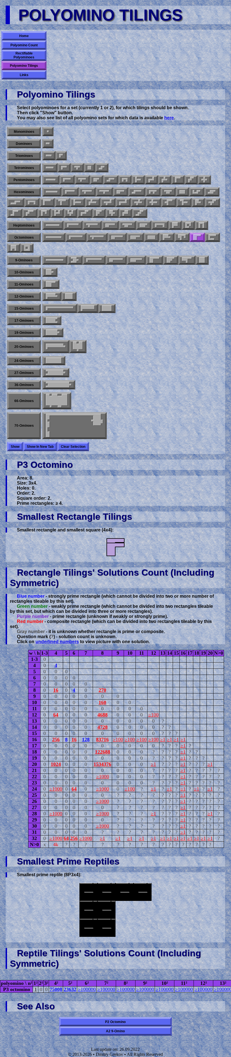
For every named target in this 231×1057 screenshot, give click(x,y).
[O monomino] (48, 131)
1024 (56, 764)
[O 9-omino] (202, 260)
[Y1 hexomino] (87, 192)
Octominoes (24, 237)
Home (24, 36)
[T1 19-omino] (52, 332)
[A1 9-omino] (75, 260)
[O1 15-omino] (106, 308)
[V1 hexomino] (47, 202)
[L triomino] (61, 155)
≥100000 (87, 989)
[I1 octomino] (53, 237)
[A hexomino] (99, 213)
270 (102, 690)
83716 (102, 739)
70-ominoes (24, 426)
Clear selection (73, 447)
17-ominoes (24, 321)
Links (24, 75)
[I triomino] (48, 155)
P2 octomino (115, 1022)
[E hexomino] (70, 213)
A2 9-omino (115, 1031)
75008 (56, 989)
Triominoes (24, 156)
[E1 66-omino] (56, 400)
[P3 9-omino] (116, 260)
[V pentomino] (178, 179)
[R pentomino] (164, 179)
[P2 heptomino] (127, 225)
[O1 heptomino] (188, 225)
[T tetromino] (77, 167)
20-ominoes (24, 347)
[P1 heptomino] (110, 225)
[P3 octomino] (197, 237)
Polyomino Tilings (24, 66)
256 (56, 739)
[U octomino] (13, 248)
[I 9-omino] (54, 260)
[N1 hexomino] (136, 192)
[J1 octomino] (212, 237)
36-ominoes (24, 385)
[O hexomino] (182, 192)
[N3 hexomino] (211, 192)
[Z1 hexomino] (123, 202)
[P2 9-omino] (154, 260)
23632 (70, 989)
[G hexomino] (196, 192)
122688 (102, 752)
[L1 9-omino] (94, 260)
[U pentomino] (125, 179)
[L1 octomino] (75, 237)
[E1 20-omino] (77, 346)
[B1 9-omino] (187, 260)
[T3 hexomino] (184, 202)
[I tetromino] (49, 167)
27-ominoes (24, 373)
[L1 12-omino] (51, 296)
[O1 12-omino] (69, 296)
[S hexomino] (139, 213)
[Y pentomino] (82, 179)
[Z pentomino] (151, 179)
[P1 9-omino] (136, 260)
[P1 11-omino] (50, 284)
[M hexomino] (84, 213)
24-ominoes (24, 361)
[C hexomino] (31, 202)
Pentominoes (24, 180)
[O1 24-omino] (53, 360)
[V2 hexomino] (168, 202)
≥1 (162, 739)
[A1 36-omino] (58, 384)
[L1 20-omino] (55, 346)
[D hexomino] (168, 192)
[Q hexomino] (125, 213)
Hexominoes (24, 192)
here (169, 117)
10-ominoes (24, 272)
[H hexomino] (57, 213)
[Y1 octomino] (97, 237)
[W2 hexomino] (212, 202)
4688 (102, 715)
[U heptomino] (201, 225)
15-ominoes (24, 309)
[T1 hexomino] (77, 202)
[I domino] (48, 143)
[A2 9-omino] (170, 260)
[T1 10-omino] (49, 272)
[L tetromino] (64, 167)
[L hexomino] (70, 192)
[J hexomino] (44, 213)
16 (55, 690)
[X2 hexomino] (153, 202)
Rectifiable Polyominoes (24, 55)
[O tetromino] (89, 167)
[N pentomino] (110, 179)
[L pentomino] (67, 179)
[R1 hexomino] (92, 202)
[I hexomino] (51, 192)
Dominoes (24, 144)
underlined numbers (57, 641)
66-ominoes (24, 401)
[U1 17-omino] (51, 320)
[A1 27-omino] (55, 372)
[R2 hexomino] (107, 202)
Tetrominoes (24, 168)
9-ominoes (24, 260)
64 (55, 715)
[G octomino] (182, 237)
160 (102, 702)
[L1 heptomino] (73, 225)
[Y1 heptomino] (92, 225)
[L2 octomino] (166, 237)
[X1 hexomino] (138, 202)
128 (86, 739)
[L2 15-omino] (87, 308)
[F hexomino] (153, 192)
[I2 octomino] (151, 237)
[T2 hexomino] (62, 202)
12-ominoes (24, 296)
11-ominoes (24, 284)
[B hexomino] (198, 202)
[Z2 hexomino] (14, 213)
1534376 (102, 764)
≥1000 (102, 776)
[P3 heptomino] (175, 225)
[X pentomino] (204, 179)
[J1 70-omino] (74, 425)
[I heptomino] (52, 225)
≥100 (153, 715)
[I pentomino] (50, 179)
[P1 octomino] (117, 237)
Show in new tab (40, 447)
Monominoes (24, 132)
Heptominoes (24, 225)
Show (15, 447)
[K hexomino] (112, 213)
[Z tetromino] (101, 167)
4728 (102, 727)
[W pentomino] (191, 179)
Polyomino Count (24, 45)
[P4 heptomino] (143, 225)
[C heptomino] (159, 225)
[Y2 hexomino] (104, 192)
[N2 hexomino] (15, 202)
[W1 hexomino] (29, 213)
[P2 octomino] (135, 237)
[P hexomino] (120, 192)
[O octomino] (27, 248)
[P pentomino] (96, 179)
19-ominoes (24, 333)
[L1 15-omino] (59, 308)
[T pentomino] (138, 179)
